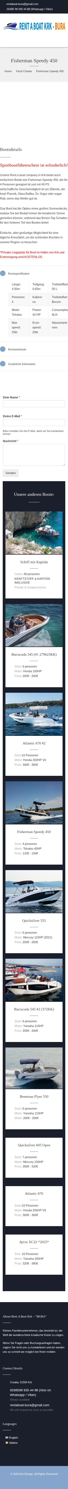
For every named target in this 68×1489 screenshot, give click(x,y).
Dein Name (11, 397)
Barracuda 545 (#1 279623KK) (34, 654)
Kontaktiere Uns (24, 380)
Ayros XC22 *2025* (34, 1242)
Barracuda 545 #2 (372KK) (34, 1009)
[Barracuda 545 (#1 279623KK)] (34, 645)
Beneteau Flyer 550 (34, 1096)
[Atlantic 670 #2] (34, 734)
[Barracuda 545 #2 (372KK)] (34, 1000)
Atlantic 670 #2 (34, 743)
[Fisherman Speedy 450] (34, 822)
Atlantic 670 (34, 1193)
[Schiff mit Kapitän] (34, 553)
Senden (11, 473)
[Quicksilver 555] (34, 911)
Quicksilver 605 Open (34, 1145)
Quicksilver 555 (34, 920)
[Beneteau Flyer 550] (34, 1087)
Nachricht (10, 441)
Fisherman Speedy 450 (34, 832)
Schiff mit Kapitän (34, 562)
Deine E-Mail (12, 416)
